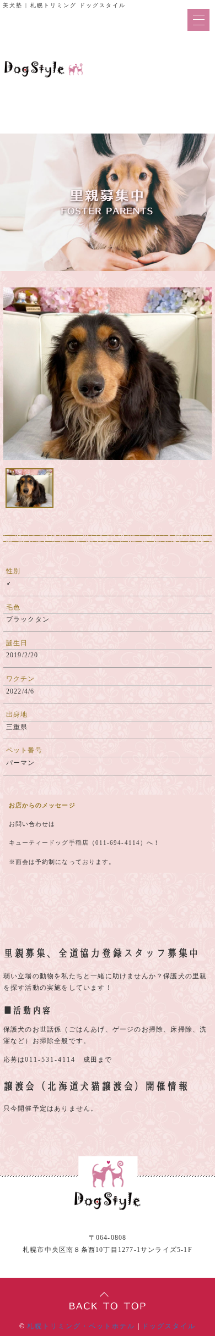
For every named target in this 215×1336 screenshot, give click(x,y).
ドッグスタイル (169, 1326)
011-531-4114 (50, 1059)
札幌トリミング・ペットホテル (81, 1326)
